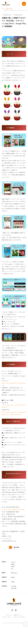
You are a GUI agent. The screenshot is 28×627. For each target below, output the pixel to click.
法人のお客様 (13, 586)
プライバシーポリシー (7, 617)
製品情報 (12, 577)
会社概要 (12, 566)
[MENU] (24, 4)
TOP (3, 8)
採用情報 (12, 581)
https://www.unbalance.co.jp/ (13, 509)
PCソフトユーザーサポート (20, 617)
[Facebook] (16, 610)
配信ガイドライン (17, 615)
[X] (12, 610)
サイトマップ (9, 615)
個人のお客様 (13, 588)
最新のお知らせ (9, 8)
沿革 (12, 568)
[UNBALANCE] (6, 3)
